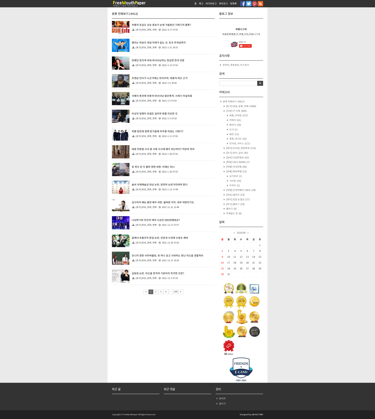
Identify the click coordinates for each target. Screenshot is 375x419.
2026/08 (241, 233)
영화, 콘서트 (238, 139)
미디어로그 (211, 3)
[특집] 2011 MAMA (238, 162)
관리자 (222, 398)
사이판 (235, 181)
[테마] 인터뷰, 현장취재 (241, 148)
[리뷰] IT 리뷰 (236, 111)
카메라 (235, 120)
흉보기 (231, 209)
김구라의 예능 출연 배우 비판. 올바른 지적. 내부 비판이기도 (163, 202)
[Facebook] (243, 3)
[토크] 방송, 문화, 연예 (146, 30)
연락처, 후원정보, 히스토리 (236, 65)
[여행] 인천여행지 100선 (241, 190)
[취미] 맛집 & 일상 (238, 199)
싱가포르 (235, 176)
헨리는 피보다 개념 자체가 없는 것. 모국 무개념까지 (159, 42)
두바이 (234, 185)
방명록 (233, 3)
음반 (234, 134)
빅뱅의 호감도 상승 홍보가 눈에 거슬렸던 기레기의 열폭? (161, 25)
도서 (233, 129)
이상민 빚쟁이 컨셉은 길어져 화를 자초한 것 (154, 113)
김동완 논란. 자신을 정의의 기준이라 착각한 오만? (158, 273)
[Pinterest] (254, 3)
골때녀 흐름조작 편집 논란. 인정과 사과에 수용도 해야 (160, 238)
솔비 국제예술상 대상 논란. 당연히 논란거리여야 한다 (160, 184)
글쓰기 (222, 403)
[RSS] (260, 3)
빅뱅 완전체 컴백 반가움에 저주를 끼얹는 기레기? (157, 131)
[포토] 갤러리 (235, 195)
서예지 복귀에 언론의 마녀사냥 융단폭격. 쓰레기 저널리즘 (162, 96)
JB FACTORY (257, 414)
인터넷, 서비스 (239, 143)
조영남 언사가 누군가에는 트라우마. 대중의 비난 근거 (160, 78)
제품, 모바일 (238, 115)
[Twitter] (248, 3)
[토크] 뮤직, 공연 (237, 153)
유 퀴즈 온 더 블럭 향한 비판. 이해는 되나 (153, 167)
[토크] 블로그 (235, 204)
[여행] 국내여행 (236, 167)
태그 (201, 3)
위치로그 (223, 3)
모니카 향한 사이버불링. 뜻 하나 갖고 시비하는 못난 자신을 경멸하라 (167, 255)
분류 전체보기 (233, 101)
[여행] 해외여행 (236, 171)
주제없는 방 (234, 213)
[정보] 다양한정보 (237, 157)
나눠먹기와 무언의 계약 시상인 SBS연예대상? (156, 220)
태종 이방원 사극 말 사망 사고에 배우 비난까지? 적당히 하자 (163, 149)
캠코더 (235, 125)
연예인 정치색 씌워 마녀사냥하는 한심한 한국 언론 (158, 60)
